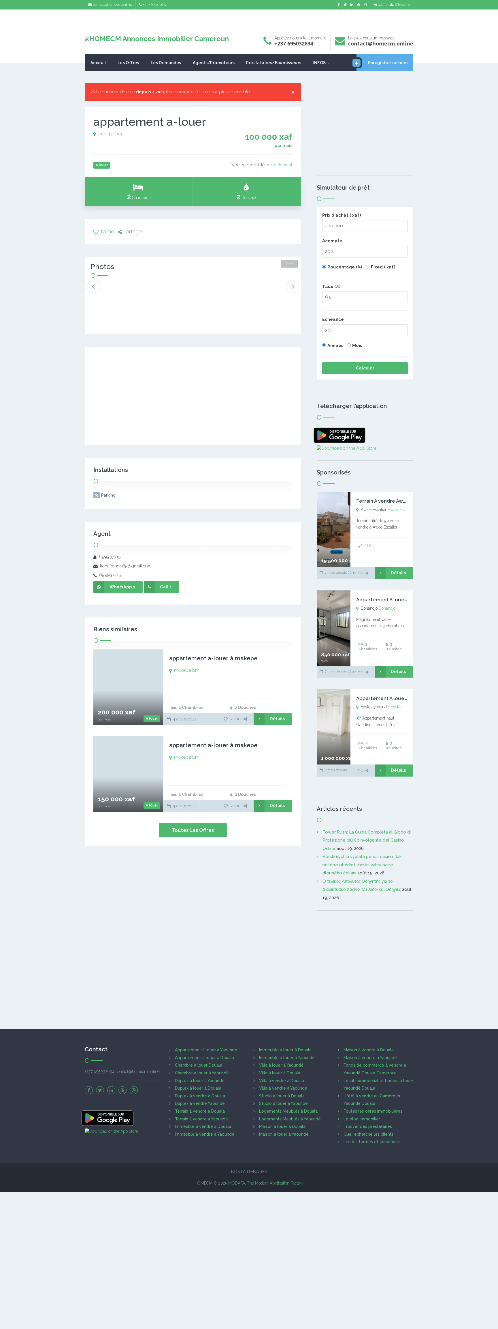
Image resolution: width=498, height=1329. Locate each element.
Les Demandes (166, 62)
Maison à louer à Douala (282, 1126)
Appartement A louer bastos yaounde (401, 698)
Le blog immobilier (362, 1119)
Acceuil (98, 62)
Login (382, 5)
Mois (357, 345)
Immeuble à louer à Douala (285, 1050)
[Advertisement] (249, 18)
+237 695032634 (155, 5)
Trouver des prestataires (368, 1126)
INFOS (319, 62)
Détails (277, 718)
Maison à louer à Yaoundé (284, 1134)
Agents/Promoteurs (214, 62)
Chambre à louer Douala (198, 1065)
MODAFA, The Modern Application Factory (265, 1183)
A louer (152, 718)
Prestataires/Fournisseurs (273, 62)
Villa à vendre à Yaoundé (283, 1088)
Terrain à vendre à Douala (200, 1111)
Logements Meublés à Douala (288, 1111)
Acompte (332, 240)
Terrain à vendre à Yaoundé (201, 1119)
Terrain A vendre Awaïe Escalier (393, 501)
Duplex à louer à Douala (198, 1088)
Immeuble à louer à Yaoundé (287, 1057)
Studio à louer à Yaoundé (283, 1103)
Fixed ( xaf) (383, 267)
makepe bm (110, 133)
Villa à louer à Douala (279, 1073)
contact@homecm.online (112, 5)
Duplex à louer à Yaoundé (200, 1080)
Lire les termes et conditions (372, 1141)
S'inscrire (402, 5)
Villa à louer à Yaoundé (281, 1065)
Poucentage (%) (344, 267)
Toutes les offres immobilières (373, 1111)
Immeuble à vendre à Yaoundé (204, 1134)
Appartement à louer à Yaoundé (206, 1050)
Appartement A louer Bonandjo (393, 599)
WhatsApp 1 (122, 587)
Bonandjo (387, 608)
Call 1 (166, 587)
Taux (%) (331, 286)
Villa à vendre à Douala (281, 1080)
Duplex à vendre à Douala (200, 1096)
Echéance (333, 319)
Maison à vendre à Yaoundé (370, 1057)
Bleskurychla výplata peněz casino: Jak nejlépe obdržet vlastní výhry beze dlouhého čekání (362, 865)
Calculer (365, 368)
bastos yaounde (405, 707)
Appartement (279, 164)
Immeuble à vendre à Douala (203, 1126)
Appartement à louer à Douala (204, 1057)
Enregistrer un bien (388, 62)
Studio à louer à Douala (282, 1096)
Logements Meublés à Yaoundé (290, 1119)
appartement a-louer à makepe (213, 658)
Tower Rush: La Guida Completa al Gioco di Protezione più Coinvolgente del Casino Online (366, 840)
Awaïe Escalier (400, 509)
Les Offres (128, 62)
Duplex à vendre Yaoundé (200, 1103)
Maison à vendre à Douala (369, 1050)
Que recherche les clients (369, 1134)
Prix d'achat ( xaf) (341, 215)
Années (335, 345)
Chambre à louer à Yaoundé (202, 1073)
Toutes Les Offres (193, 830)
